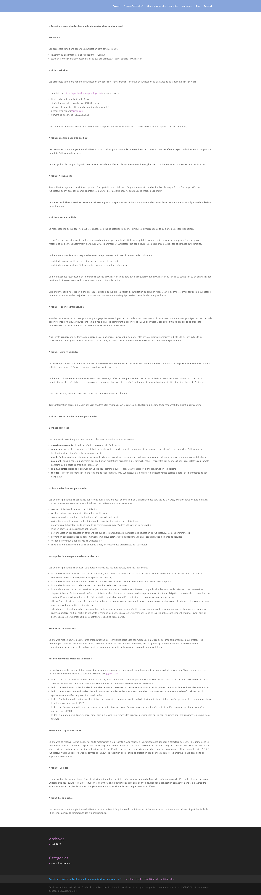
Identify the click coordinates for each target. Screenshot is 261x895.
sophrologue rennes (61, 863)
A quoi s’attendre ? (133, 6)
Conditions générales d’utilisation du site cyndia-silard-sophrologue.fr (85, 879)
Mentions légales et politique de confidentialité (150, 879)
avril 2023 (56, 844)
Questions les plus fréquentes (162, 6)
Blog (197, 6)
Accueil (116, 6)
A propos (187, 6)
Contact (208, 6)
